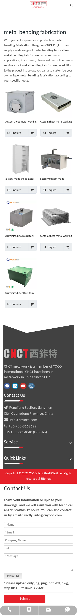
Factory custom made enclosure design (52, 179)
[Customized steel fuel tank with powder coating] (21, 273)
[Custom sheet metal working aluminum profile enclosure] (56, 216)
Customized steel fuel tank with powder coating (19, 293)
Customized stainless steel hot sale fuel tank (19, 236)
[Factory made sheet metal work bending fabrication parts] (21, 159)
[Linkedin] (15, 386)
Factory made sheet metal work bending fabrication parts (19, 179)
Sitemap (46, 478)
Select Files (13, 575)
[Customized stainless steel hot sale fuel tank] (21, 216)
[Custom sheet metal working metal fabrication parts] (21, 102)
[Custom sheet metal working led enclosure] (56, 102)
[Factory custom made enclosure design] (56, 159)
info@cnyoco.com (23, 420)
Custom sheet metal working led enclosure (56, 122)
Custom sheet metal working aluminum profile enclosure (56, 236)
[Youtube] (23, 386)
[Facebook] (7, 386)
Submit (25, 599)
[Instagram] (31, 386)
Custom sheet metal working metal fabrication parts (21, 122)
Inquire (16, 132)
